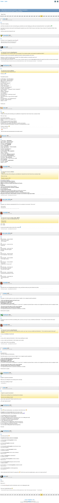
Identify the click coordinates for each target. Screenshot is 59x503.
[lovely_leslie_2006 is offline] (1, 200)
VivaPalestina (6, 65)
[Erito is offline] (1, 19)
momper (5, 293)
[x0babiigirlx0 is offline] (1, 373)
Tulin (4, 107)
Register (30, 499)
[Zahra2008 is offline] (1, 167)
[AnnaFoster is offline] (1, 315)
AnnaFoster (5, 314)
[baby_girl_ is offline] (1, 136)
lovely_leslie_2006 (6, 199)
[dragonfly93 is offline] (1, 36)
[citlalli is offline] (1, 47)
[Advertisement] (9, 6)
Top (33, 499)
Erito (4, 18)
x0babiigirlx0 (6, 372)
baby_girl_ (4, 135)
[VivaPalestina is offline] (1, 66)
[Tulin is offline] (1, 108)
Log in (26, 499)
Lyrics (6, 1)
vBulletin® (29, 501)
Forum (2, 1)
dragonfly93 (5, 35)
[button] (2, 16)
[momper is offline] (1, 294)
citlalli (4, 476)
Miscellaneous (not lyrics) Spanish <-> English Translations (12, 11)
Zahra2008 (5, 166)
